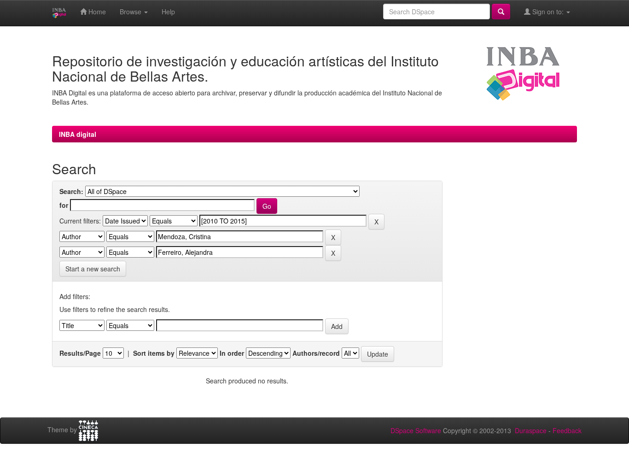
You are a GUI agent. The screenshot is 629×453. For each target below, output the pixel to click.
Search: (71, 191)
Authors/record (316, 353)
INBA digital (77, 134)
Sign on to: (547, 11)
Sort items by (154, 353)
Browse (131, 11)
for (63, 205)
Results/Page (80, 353)
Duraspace (531, 430)
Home (96, 11)
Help (168, 11)
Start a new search (92, 268)
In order (232, 353)
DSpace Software (415, 430)
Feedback (567, 430)
